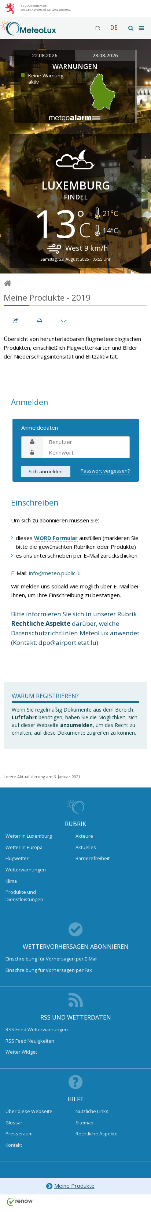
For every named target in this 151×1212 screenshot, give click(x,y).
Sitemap (84, 1122)
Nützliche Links (92, 1111)
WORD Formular (56, 537)
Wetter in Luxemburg (28, 836)
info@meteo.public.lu (55, 573)
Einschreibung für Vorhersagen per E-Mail (51, 958)
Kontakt (13, 1145)
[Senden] (64, 321)
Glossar (13, 1122)
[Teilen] (16, 321)
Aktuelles (86, 847)
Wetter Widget (21, 1051)
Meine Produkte (74, 1185)
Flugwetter (17, 858)
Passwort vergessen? (105, 470)
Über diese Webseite (28, 1111)
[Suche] (131, 28)
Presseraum (19, 1133)
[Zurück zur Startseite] (28, 32)
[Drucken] (40, 321)
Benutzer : (32, 441)
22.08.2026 (45, 55)
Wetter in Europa (24, 847)
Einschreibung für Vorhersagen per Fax (48, 970)
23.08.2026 (105, 55)
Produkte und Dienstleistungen (24, 896)
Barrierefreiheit (93, 858)
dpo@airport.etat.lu (67, 642)
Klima (11, 881)
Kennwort (32, 452)
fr (97, 28)
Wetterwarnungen (25, 869)
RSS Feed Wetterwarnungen (36, 1029)
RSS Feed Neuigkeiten (29, 1040)
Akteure (84, 836)
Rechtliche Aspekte (97, 1133)
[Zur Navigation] (142, 28)
